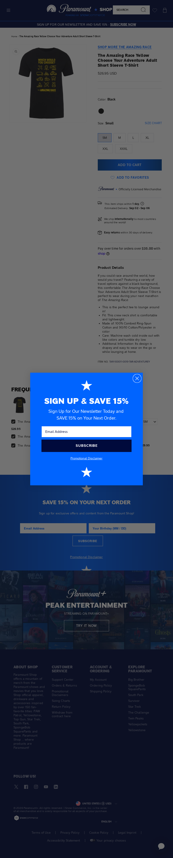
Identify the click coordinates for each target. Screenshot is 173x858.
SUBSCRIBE (87, 445)
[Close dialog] (137, 378)
